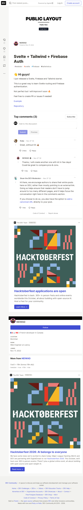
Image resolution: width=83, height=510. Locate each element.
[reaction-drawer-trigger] (4, 41)
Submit (23, 132)
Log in (59, 3)
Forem (16, 501)
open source (28, 501)
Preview (34, 132)
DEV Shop (48, 495)
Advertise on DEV (18, 491)
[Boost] (4, 65)
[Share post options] (4, 73)
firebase (35, 66)
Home (14, 488)
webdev (18, 66)
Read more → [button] (17, 469)
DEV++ (34, 488)
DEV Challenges (23, 488)
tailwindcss (46, 66)
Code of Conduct (39, 213)
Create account (73, 3)
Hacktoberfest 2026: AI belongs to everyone (38, 452)
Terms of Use (54, 498)
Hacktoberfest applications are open (40, 291)
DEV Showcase (50, 491)
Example (18, 101)
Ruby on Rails (37, 503)
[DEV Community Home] (3, 3)
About (60, 491)
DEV (49, 501)
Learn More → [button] (21, 307)
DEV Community (11, 483)
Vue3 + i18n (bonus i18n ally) (22, 365)
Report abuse (53, 213)
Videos (40, 488)
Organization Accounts (35, 491)
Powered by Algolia (45, 3)
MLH (55, 495)
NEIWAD (23, 43)
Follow (45, 327)
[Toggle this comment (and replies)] (16, 144)
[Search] (10, 3)
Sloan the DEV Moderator (30, 178)
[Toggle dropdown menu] (75, 140)
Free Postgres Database (34, 495)
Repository (19, 106)
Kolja (22, 141)
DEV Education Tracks (53, 488)
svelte (27, 66)
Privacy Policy (43, 498)
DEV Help (66, 488)
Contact (67, 491)
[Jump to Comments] (4, 49)
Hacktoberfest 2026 (55, 458)
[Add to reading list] (4, 58)
